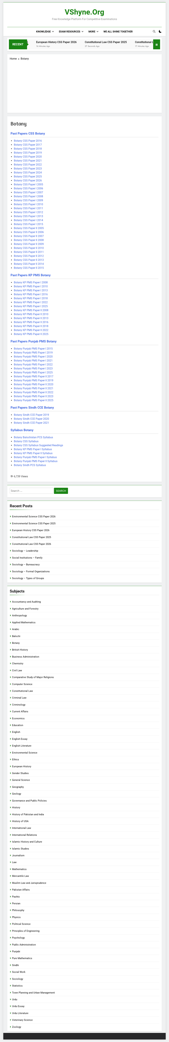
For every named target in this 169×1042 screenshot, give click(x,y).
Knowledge (43, 31)
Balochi (16, 636)
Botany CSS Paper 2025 (28, 176)
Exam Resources (69, 31)
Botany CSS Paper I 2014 (28, 220)
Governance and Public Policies (29, 800)
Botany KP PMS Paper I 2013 (31, 290)
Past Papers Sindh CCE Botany (32, 407)
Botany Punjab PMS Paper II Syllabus (35, 461)
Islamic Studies (20, 848)
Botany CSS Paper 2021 (28, 160)
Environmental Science (24, 752)
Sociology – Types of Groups (28, 578)
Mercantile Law (20, 876)
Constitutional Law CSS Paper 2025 (92, 42)
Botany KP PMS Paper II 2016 (31, 322)
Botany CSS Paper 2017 (28, 144)
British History (20, 649)
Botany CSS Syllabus (26, 441)
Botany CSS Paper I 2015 (28, 224)
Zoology (16, 1026)
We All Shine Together (118, 31)
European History (21, 766)
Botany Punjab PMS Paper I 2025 (33, 372)
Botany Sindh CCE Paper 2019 (31, 414)
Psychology (18, 937)
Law (14, 862)
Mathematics (19, 869)
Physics (16, 917)
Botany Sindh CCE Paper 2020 (31, 418)
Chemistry (17, 663)
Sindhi (15, 965)
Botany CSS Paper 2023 (28, 168)
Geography (18, 786)
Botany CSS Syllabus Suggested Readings (38, 445)
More (91, 31)
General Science (21, 780)
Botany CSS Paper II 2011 (29, 252)
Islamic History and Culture (27, 841)
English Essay (19, 738)
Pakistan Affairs (21, 889)
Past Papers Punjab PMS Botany (34, 341)
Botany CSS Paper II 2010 (29, 248)
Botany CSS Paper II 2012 (29, 256)
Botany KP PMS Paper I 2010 (31, 286)
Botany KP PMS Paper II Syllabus (33, 453)
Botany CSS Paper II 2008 (29, 240)
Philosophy (18, 910)
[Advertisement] (84, 85)
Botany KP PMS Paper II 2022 (31, 330)
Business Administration (25, 656)
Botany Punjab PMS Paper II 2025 (33, 400)
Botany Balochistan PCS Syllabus (33, 437)
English (16, 732)
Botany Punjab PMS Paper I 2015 (33, 348)
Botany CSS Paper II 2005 (29, 228)
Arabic (15, 629)
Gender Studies (20, 773)
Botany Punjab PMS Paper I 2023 (33, 368)
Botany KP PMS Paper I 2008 (31, 282)
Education (17, 725)
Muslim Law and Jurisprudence (29, 882)
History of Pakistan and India (28, 814)
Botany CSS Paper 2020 (28, 156)
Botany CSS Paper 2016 (28, 140)
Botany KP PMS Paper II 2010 (31, 314)
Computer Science (22, 684)
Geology (16, 793)
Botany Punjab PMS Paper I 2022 (33, 364)
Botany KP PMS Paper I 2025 (31, 306)
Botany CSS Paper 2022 (28, 164)
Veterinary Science (22, 1019)
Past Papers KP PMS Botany (31, 275)
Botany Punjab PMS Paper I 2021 (33, 360)
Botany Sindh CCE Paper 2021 (31, 422)
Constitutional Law (22, 690)
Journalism (18, 855)
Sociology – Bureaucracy (26, 564)
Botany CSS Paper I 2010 (28, 204)
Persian (16, 903)
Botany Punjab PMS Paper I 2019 (33, 352)
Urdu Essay (18, 1006)
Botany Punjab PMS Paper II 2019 (33, 380)
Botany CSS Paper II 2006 (29, 232)
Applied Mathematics (23, 622)
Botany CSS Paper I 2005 (28, 184)
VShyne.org (84, 12)
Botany (16, 642)
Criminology (18, 704)
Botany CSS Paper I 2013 (28, 216)
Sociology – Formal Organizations (31, 571)
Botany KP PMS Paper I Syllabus (33, 449)
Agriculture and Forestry (25, 608)
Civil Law (17, 670)
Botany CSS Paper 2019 (28, 152)
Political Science (21, 924)
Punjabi (16, 951)
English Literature (21, 745)
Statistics (17, 985)
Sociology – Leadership (25, 550)
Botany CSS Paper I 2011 (28, 208)
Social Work (18, 972)
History (16, 807)
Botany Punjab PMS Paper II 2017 (33, 376)
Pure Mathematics (22, 958)
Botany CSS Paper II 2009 (29, 244)
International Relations (24, 834)
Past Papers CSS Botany (28, 133)
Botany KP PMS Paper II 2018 (31, 326)
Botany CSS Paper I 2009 (28, 200)
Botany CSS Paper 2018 (28, 148)
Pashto (16, 896)
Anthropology (19, 615)
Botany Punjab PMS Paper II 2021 (33, 388)
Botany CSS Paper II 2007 (29, 236)
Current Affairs (20, 711)
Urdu (14, 999)
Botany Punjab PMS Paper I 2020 (33, 356)
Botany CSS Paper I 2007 (28, 192)
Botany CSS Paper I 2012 (28, 212)
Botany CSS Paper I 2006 (28, 188)
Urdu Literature (20, 1013)
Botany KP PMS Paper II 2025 (31, 334)
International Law (21, 828)
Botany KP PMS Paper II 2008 (31, 310)
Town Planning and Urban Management (33, 992)
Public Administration (24, 944)
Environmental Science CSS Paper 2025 (33, 523)
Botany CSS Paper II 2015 (29, 267)
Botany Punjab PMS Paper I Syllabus (35, 457)
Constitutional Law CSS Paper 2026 (142, 42)
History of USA (20, 821)
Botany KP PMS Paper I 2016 (31, 294)
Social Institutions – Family (27, 557)
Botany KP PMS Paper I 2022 (31, 302)
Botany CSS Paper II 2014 (29, 263)
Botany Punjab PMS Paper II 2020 (33, 384)
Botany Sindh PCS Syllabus (30, 465)
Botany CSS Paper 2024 (28, 172)
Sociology (17, 978)
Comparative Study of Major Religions (33, 677)
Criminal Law (19, 697)
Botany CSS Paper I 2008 (28, 196)
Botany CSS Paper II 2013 (29, 259)
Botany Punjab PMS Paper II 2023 (33, 396)
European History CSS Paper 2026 (42, 42)
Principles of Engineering (25, 930)
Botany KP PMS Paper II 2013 (31, 318)
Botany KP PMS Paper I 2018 (31, 298)
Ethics (15, 759)
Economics (18, 718)
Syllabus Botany (22, 430)
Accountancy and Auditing (26, 601)
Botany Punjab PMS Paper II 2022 (33, 392)
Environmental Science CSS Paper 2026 (33, 516)
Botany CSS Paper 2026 (28, 180)
